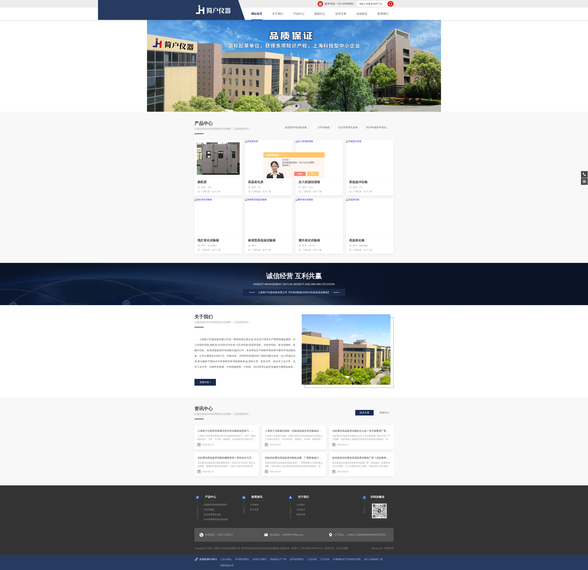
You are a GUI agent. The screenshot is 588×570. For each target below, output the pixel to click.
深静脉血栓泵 (227, 565)
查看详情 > (205, 382)
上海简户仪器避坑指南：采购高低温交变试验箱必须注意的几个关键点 (294, 431)
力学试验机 (324, 127)
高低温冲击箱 (358, 182)
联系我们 (382, 13)
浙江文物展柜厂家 (373, 559)
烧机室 (202, 182)
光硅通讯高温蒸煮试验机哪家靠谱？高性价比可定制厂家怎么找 (227, 457)
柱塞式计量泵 (259, 559)
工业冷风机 (226, 559)
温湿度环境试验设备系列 (298, 127)
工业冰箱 (312, 559)
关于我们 (277, 13)
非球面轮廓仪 (242, 559)
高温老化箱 (356, 240)
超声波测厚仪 (297, 559)
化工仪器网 (342, 548)
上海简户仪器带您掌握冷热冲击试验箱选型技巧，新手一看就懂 (227, 431)
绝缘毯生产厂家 (278, 559)
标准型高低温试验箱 (262, 240)
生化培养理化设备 (348, 127)
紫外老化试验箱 (309, 240)
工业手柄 (324, 559)
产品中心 (298, 13)
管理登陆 (389, 548)
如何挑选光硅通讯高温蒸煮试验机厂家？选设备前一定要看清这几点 (361, 457)
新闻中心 (319, 13)
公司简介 (301, 504)
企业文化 (301, 509)
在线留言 (362, 13)
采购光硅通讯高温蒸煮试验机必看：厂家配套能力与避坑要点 (294, 457)
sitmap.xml (377, 548)
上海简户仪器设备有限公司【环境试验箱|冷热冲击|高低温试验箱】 (294, 292)
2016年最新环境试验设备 (380, 127)
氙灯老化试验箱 (208, 240)
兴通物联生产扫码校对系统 (347, 559)
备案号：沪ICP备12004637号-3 (307, 548)
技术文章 (340, 13)
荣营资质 (301, 514)
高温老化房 (255, 182)
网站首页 (256, 13)
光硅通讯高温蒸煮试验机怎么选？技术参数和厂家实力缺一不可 (361, 431)
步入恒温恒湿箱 (309, 182)
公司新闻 (254, 504)
